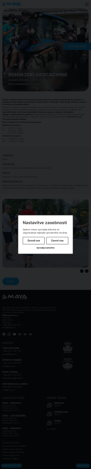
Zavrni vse (57, 240)
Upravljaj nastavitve (45, 248)
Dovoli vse (34, 240)
